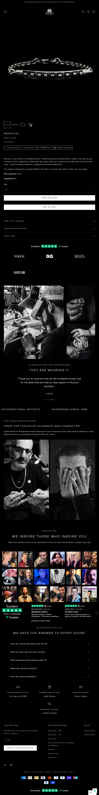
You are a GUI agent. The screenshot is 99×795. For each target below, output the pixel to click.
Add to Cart (49, 207)
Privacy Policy (89, 731)
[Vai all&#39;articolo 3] (22, 124)
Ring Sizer (52, 739)
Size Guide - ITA (54, 735)
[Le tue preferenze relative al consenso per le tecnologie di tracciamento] (94, 790)
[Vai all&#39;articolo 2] (15, 124)
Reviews (51, 749)
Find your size (49, 198)
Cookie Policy (89, 735)
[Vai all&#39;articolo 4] (30, 124)
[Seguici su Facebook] (5, 765)
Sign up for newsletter (20, 748)
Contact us (52, 757)
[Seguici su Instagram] (11, 765)
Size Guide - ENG (55, 731)
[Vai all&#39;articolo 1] (7, 124)
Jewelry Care (53, 753)
